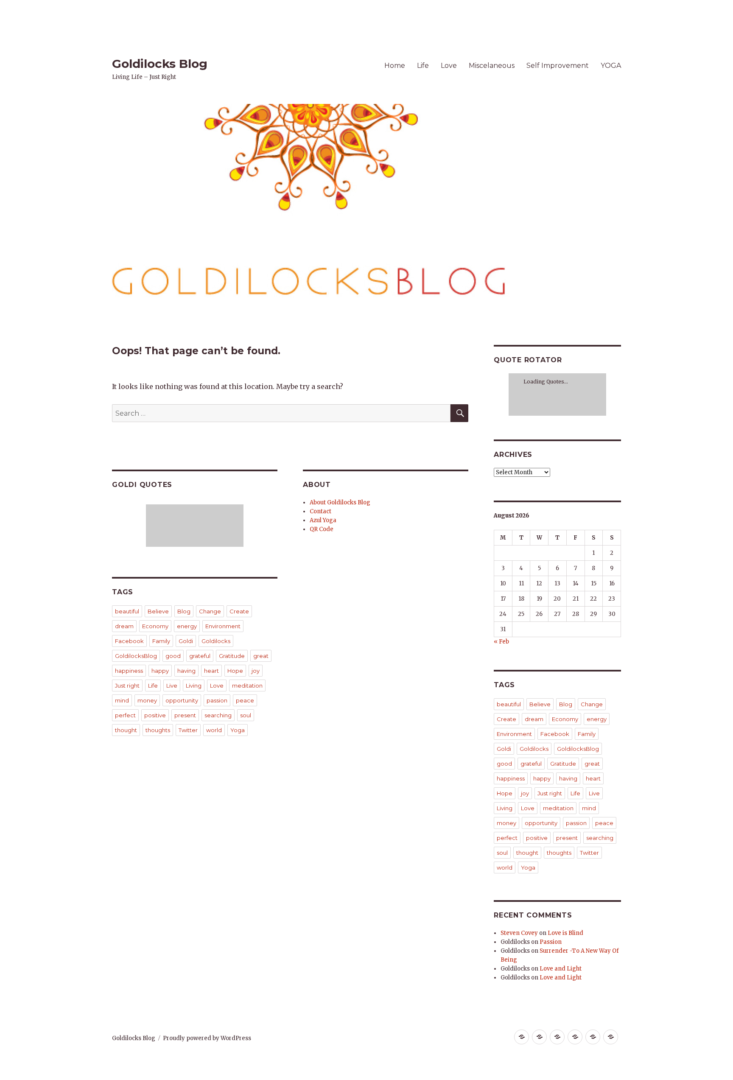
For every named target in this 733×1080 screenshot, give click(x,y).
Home (394, 66)
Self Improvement (557, 66)
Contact (320, 511)
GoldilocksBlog (136, 655)
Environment (223, 626)
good (173, 655)
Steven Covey (519, 933)
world (214, 730)
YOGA (611, 66)
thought (126, 730)
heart (211, 670)
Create (239, 611)
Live (171, 685)
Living (193, 685)
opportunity (181, 700)
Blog (183, 611)
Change (210, 611)
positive (155, 715)
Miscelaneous (492, 66)
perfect (125, 715)
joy (256, 670)
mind (122, 700)
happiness (129, 670)
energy (187, 626)
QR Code (321, 529)
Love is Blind (565, 933)
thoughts (157, 730)
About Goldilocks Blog (340, 502)
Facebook (129, 641)
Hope (235, 670)
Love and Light (561, 968)
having (186, 670)
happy (160, 670)
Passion (551, 942)
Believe (158, 611)
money (147, 700)
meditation (247, 685)
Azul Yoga (323, 520)
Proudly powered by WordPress (207, 1038)
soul (245, 715)
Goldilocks (215, 641)
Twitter (188, 730)
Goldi (186, 641)
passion (217, 700)
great (261, 655)
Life (423, 66)
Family (161, 641)
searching (218, 715)
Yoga (237, 730)
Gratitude (232, 655)
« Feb (501, 641)
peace (245, 700)
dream (124, 626)
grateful (199, 655)
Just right (127, 685)
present (185, 715)
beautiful (127, 611)
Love (449, 66)
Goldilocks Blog (159, 63)
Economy (155, 626)
